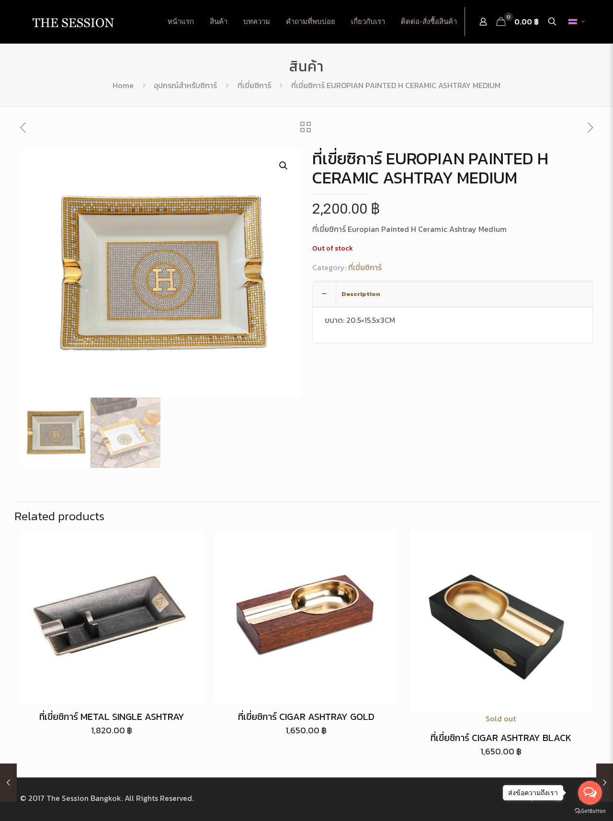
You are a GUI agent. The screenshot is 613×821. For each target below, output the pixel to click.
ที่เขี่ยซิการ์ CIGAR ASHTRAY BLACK (501, 737)
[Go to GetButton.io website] (590, 811)
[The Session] (73, 21)
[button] (284, 165)
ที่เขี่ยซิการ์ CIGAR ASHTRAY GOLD (306, 716)
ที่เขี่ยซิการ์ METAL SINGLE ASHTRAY (111, 716)
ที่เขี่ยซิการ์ (254, 85)
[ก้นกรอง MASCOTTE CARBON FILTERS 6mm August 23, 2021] (8, 783)
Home (123, 85)
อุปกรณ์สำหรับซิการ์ (185, 85)
